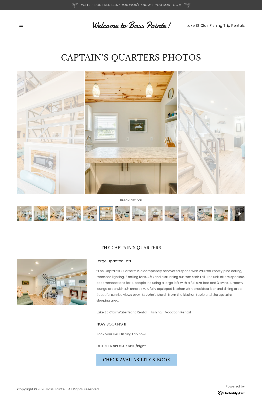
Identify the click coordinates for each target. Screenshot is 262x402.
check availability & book (136, 360)
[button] (21, 25)
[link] (131, 27)
